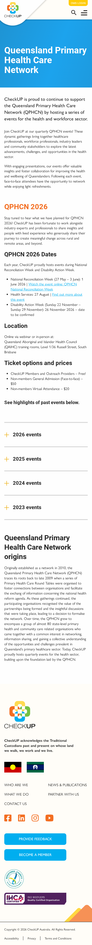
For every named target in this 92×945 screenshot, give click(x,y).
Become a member (35, 855)
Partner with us (63, 794)
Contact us (15, 803)
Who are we (16, 784)
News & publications (67, 784)
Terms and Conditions (58, 938)
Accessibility (11, 938)
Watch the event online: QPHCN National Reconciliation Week (44, 286)
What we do (16, 794)
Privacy (32, 938)
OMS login (78, 3)
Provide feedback (35, 839)
